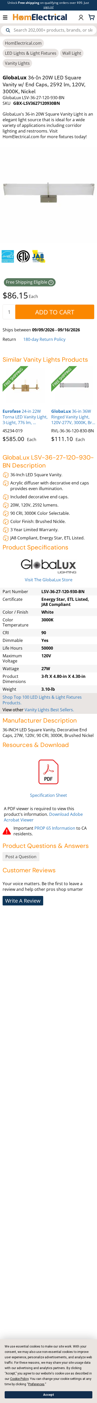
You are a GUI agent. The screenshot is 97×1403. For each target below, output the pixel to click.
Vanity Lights (17, 63)
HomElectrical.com (23, 43)
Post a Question (20, 856)
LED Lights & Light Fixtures (30, 53)
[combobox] (48, 30)
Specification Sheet (48, 795)
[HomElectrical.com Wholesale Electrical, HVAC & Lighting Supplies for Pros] (40, 17)
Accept (48, 1395)
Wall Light (71, 53)
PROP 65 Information (54, 828)
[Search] (8, 30)
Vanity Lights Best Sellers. (49, 710)
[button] (8, 17)
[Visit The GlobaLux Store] (48, 566)
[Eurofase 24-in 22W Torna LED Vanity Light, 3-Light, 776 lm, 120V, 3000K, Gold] (26, 385)
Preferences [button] (36, 1384)
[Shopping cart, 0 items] (92, 17)
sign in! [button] (48, 7)
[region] (48, 256)
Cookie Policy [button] (19, 1379)
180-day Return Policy (44, 339)
